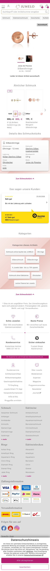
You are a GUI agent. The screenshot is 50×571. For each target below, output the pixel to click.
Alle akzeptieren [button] (25, 560)
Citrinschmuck (32, 428)
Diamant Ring (7, 465)
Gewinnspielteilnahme (13, 381)
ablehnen (29, 551)
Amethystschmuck (33, 416)
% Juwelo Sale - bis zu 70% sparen (25, 268)
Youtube (10, 528)
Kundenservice (13, 370)
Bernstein (30, 461)
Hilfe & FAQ (13, 397)
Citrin (28, 465)
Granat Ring (6, 468)
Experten (37, 378)
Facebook (3, 528)
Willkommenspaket (13, 378)
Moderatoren (37, 374)
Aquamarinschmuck (34, 420)
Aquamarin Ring (8, 457)
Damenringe (6, 428)
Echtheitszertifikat (13, 374)
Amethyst (30, 453)
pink (5, 168)
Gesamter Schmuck (9, 413)
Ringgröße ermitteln (13, 400)
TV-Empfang (13, 385)
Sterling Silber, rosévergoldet (32, 150)
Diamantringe (7, 432)
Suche (46, 12)
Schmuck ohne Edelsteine (19, 275)
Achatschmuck (32, 413)
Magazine (37, 381)
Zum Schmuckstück (24, 179)
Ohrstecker (8, 162)
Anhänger (5, 416)
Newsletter (36, 389)
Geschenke (35, 18)
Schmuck (6, 18)
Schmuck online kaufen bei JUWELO (19, 252)
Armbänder (6, 420)
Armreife (5, 424)
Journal (36, 393)
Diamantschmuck (33, 432)
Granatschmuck (32, 435)
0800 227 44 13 (13, 349)
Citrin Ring (5, 461)
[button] (3, 6)
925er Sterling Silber (12, 157)
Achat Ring (5, 449)
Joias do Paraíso (33, 162)
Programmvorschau (37, 385)
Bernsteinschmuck (33, 424)
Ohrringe (40, 252)
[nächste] (45, 110)
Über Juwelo (37, 370)
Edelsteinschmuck (20, 18)
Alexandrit (30, 449)
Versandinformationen (13, 393)
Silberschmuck (17, 260)
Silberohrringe (32, 260)
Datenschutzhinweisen (32, 555)
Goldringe (5, 435)
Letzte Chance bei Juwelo (25, 283)
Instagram (16, 528)
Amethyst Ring (7, 453)
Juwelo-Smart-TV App (13, 389)
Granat (28, 468)
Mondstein (30, 472)
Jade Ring (5, 472)
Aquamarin (30, 457)
